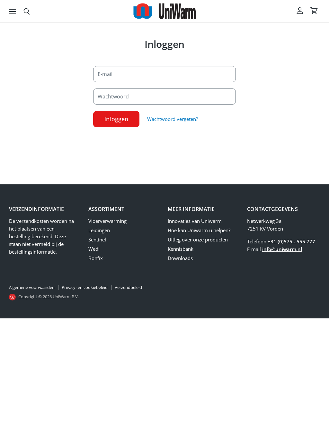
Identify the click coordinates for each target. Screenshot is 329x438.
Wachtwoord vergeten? (172, 119)
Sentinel (97, 239)
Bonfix (95, 258)
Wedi (94, 249)
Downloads (180, 258)
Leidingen (99, 230)
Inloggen (116, 119)
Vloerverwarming (107, 221)
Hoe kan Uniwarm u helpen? (199, 230)
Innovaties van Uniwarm (195, 221)
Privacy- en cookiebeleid (85, 287)
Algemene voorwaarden (32, 287)
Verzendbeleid (128, 287)
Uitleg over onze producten (198, 239)
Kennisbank (180, 249)
